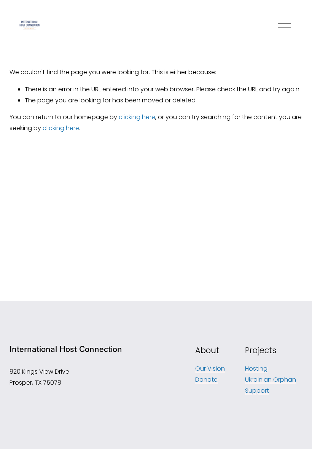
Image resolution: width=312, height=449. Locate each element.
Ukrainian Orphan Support (270, 385)
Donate (206, 379)
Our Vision (210, 368)
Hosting (256, 368)
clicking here (137, 117)
